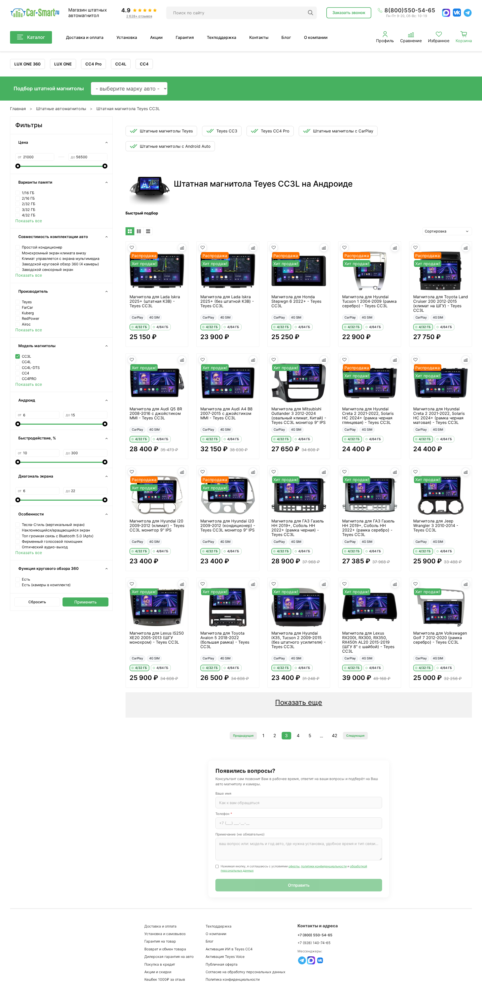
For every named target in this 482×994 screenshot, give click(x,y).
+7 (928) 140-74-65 (314, 943)
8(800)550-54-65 (409, 10)
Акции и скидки (157, 972)
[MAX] (446, 13)
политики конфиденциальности (324, 866)
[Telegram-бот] (302, 960)
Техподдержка (221, 37)
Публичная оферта (221, 964)
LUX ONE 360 (27, 63)
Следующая (355, 735)
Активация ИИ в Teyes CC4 (229, 949)
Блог (286, 37)
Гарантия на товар (160, 941)
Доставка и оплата (84, 37)
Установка (126, 37)
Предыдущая (243, 735)
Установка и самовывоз (165, 934)
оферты (293, 866)
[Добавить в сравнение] (182, 247)
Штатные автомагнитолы (61, 108)
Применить (85, 601)
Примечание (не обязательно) (240, 834)
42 (334, 735)
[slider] (18, 166)
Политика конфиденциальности (233, 979)
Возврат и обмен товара (165, 949)
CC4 (144, 63)
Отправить (299, 885)
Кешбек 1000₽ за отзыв (164, 979)
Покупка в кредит (159, 964)
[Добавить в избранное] (132, 247)
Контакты (258, 37)
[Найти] (310, 13)
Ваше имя (223, 793)
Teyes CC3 (226, 130)
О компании (316, 37)
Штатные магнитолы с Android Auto (175, 146)
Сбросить (37, 602)
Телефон (223, 814)
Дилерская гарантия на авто (169, 956)
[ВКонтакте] (457, 13)
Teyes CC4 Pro (275, 130)
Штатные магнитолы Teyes (166, 130)
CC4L (120, 63)
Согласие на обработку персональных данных (245, 972)
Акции (156, 37)
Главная (18, 108)
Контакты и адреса (317, 925)
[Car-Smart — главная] (34, 13)
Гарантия (185, 37)
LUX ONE (63, 63)
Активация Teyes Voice (225, 956)
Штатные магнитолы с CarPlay (343, 130)
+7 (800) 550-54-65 (314, 935)
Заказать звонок (348, 12)
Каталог (36, 37)
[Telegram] (467, 13)
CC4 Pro (93, 63)
